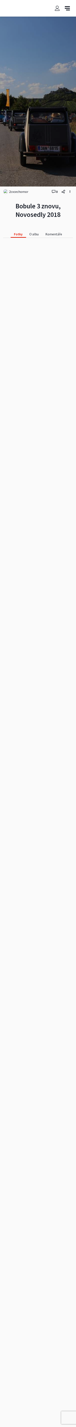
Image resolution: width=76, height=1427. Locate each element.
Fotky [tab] (18, 234)
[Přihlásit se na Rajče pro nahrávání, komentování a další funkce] (57, 8)
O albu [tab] (34, 234)
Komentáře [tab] (53, 234)
